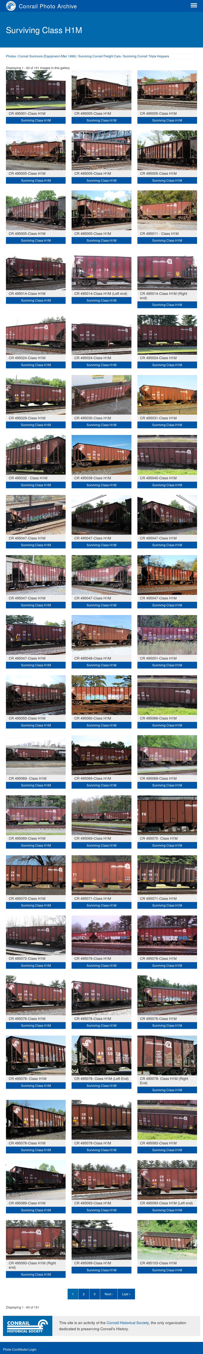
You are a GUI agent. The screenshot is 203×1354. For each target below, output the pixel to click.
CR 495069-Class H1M (92, 778)
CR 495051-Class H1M (158, 658)
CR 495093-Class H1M (92, 1202)
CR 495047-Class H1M (27, 537)
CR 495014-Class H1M (27, 293)
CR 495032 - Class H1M (28, 477)
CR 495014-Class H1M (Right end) (163, 295)
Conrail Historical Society (128, 1322)
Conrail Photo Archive (48, 6)
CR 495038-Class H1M (92, 477)
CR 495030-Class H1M (92, 417)
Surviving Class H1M (36, 120)
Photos (11, 56)
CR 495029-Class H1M (27, 417)
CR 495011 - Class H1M (159, 233)
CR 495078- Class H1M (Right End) (164, 1080)
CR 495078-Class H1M (27, 1142)
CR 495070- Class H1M (159, 838)
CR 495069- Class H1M (27, 778)
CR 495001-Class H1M (27, 113)
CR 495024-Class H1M (27, 357)
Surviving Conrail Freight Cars (99, 56)
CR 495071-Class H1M (92, 898)
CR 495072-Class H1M (27, 958)
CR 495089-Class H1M (27, 1202)
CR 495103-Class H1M (158, 1262)
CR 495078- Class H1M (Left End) (101, 1078)
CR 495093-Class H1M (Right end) (32, 1265)
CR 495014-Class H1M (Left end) (100, 293)
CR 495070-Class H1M (27, 898)
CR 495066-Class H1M (158, 718)
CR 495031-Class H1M (158, 417)
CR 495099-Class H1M (92, 1262)
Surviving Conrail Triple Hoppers (146, 56)
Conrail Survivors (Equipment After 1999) (47, 56)
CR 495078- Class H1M (27, 1078)
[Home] (12, 6)
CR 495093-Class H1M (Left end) (166, 1202)
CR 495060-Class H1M (92, 718)
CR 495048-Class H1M (92, 658)
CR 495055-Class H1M (27, 718)
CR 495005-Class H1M (92, 113)
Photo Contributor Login (19, 1349)
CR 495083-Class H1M (158, 1142)
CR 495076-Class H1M (92, 958)
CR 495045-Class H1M (158, 477)
